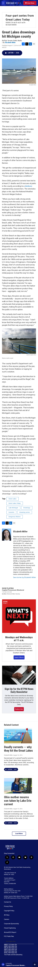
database (28, 186)
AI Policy (6, 915)
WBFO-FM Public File (10, 949)
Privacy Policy (8, 906)
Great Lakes (12, 499)
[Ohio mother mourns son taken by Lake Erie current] (18, 785)
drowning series (24, 512)
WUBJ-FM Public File (10, 953)
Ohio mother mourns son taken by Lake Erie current (17, 800)
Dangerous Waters (15, 517)
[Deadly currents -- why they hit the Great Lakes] (18, 735)
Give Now (30, 3)
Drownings (26, 508)
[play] (3, 964)
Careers (6, 919)
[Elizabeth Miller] (6, 535)
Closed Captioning (10, 928)
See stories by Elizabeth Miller (24, 577)
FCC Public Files (9, 936)
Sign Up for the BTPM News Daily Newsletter (19, 690)
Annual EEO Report (10, 932)
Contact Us (7, 902)
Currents (11, 512)
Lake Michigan (13, 508)
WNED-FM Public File (10, 946)
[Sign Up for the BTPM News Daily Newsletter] (19, 675)
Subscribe (19, 709)
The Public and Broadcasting (13, 954)
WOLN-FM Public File (10, 951)
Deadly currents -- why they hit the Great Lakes (18, 748)
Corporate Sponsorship (11, 923)
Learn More (19, 657)
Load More (19, 834)
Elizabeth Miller (10, 42)
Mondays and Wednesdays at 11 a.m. (19, 639)
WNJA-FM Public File (10, 948)
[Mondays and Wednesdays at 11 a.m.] (19, 616)
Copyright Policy (9, 910)
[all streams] (35, 964)
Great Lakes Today (15, 503)
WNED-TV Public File (10, 944)
